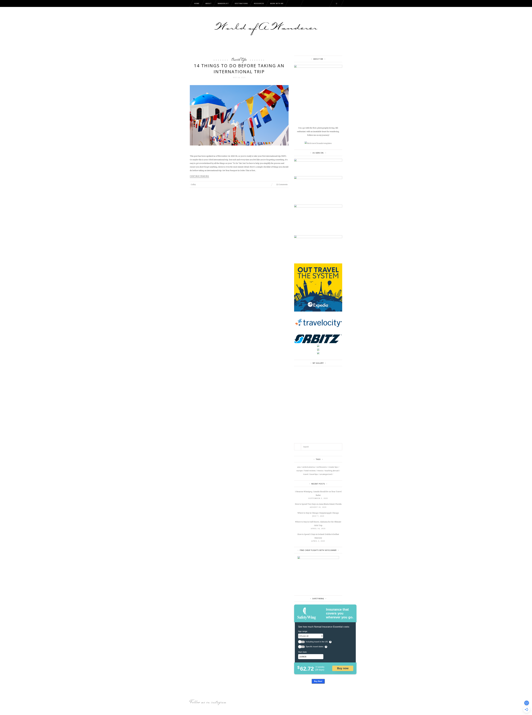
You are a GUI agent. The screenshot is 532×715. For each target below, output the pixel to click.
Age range (302, 631)
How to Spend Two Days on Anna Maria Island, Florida (318, 504)
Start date (302, 652)
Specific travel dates (314, 647)
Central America (308, 467)
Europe (299, 470)
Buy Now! (318, 681)
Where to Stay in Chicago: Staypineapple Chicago (318, 513)
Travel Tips (239, 59)
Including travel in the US (317, 642)
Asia (298, 467)
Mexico (320, 470)
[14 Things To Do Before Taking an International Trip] (239, 115)
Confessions (321, 467)
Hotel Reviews (310, 470)
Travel (305, 474)
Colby (193, 184)
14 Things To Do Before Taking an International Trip (239, 68)
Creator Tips (333, 467)
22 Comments (282, 184)
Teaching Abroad (332, 470)
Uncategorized (326, 474)
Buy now (343, 668)
